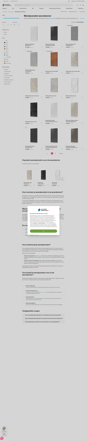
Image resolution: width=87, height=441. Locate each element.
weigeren (35, 222)
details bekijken (41, 222)
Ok (43, 231)
